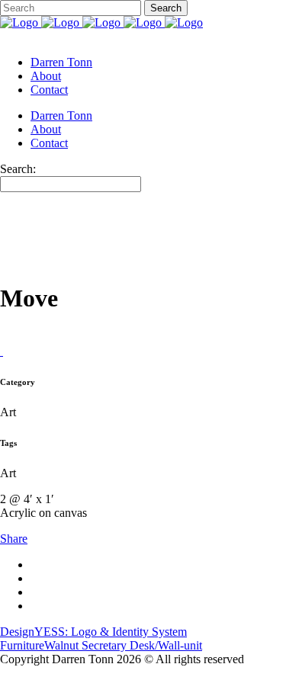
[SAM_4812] (1, 351)
